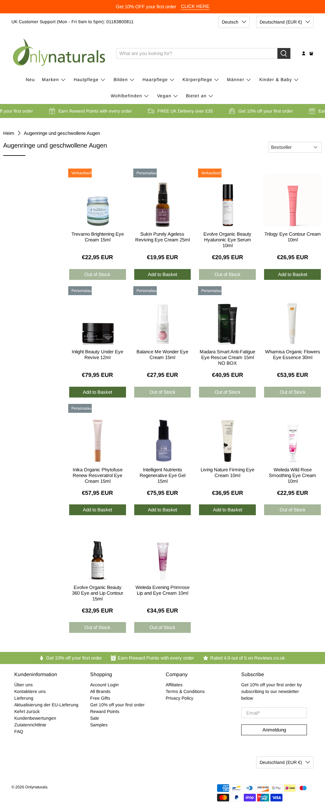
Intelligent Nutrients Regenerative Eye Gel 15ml (162, 474)
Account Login (104, 684)
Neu (30, 79)
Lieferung (23, 698)
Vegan (164, 95)
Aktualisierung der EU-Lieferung (46, 704)
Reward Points (104, 711)
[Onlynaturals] (59, 53)
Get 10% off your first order (117, 704)
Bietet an (196, 95)
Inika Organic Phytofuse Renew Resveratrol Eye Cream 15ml (98, 474)
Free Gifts (100, 698)
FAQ (18, 731)
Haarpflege (155, 79)
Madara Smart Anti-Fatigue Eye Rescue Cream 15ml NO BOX (227, 356)
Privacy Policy (179, 698)
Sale (94, 718)
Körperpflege (197, 79)
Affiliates (174, 684)
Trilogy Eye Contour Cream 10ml (292, 236)
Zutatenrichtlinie (30, 724)
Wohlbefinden (126, 95)
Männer (235, 79)
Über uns (23, 684)
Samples (99, 724)
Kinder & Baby (275, 79)
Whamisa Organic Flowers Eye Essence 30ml (292, 354)
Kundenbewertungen (35, 718)
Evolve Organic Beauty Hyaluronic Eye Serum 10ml (227, 238)
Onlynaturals (36, 787)
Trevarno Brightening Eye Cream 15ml (97, 236)
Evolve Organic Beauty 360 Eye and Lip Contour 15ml (97, 592)
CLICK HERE (195, 6)
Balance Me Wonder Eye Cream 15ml (162, 354)
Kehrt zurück (27, 711)
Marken (50, 79)
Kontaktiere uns (30, 691)
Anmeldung (274, 729)
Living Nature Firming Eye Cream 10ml (227, 472)
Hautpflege (86, 79)
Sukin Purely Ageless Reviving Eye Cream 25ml (162, 236)
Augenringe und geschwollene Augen (62, 133)
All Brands (100, 691)
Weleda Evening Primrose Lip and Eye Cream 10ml (162, 590)
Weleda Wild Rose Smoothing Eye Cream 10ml (292, 474)
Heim (8, 133)
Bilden (121, 79)
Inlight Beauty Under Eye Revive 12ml (97, 354)
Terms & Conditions (185, 691)
